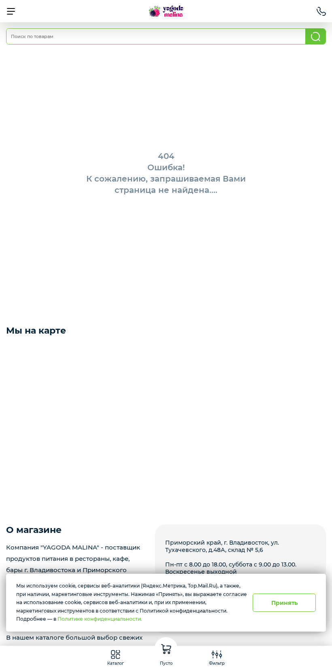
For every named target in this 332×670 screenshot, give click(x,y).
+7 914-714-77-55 (321, 11)
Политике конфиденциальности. (99, 619)
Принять (284, 603)
